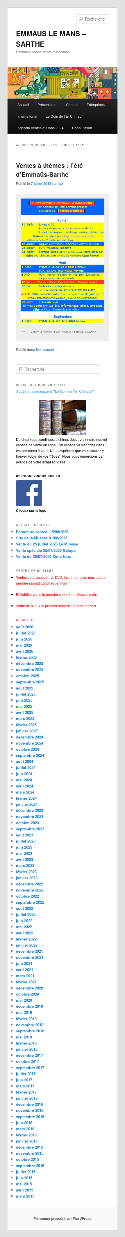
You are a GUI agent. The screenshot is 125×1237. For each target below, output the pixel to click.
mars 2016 (25, 1129)
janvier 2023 (27, 878)
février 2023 (26, 871)
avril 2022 (24, 933)
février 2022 (26, 939)
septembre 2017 (30, 1067)
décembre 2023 (29, 810)
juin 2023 (24, 847)
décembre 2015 (29, 1147)
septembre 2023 (30, 829)
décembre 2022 (29, 884)
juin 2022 (24, 920)
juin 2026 (24, 639)
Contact (72, 104)
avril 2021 (24, 969)
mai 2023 (24, 853)
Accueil (23, 104)
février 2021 (26, 982)
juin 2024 (24, 773)
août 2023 (24, 835)
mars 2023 (25, 865)
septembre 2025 (30, 682)
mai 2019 (24, 1012)
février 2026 (26, 657)
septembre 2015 (30, 1165)
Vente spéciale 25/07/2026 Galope (46, 550)
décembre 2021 (29, 951)
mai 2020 (24, 1000)
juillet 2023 (25, 841)
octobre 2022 (27, 896)
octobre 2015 (27, 1159)
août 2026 (24, 627)
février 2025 (26, 724)
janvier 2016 (27, 1141)
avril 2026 (24, 651)
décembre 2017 (29, 1055)
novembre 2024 (29, 743)
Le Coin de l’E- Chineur (64, 116)
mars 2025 (25, 718)
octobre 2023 (27, 822)
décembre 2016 (29, 1104)
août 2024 (24, 761)
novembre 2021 (29, 957)
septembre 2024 (30, 755)
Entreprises (96, 104)
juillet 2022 (25, 914)
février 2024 (26, 798)
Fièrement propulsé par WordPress (62, 1218)
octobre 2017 (27, 1061)
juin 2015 (24, 1177)
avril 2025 (24, 712)
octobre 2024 (27, 749)
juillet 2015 (25, 1171)
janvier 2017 (27, 1098)
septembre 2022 (30, 902)
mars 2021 (25, 975)
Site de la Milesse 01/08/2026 (41, 538)
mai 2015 (24, 1184)
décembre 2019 (29, 1006)
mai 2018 (24, 1037)
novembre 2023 (29, 816)
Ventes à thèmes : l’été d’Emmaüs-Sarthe (49, 170)
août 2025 (24, 688)
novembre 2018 (29, 1024)
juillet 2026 (25, 633)
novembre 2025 (29, 669)
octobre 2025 (27, 675)
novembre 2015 (29, 1153)
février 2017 (26, 1092)
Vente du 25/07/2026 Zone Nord (44, 556)
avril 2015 (24, 1190)
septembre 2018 (30, 1031)
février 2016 (26, 1135)
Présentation (48, 104)
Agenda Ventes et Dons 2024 (40, 127)
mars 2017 (25, 1086)
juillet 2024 (25, 767)
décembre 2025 (29, 663)
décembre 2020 (29, 988)
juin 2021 (24, 963)
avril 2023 (24, 859)
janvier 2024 (27, 804)
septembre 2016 (30, 1116)
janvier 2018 (27, 1049)
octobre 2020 (27, 994)
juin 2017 (24, 1080)
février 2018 (26, 1043)
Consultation (82, 127)
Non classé (45, 349)
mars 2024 (25, 792)
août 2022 (24, 908)
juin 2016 (24, 1122)
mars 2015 (25, 1196)
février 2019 (26, 1018)
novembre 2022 (29, 890)
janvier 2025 (27, 731)
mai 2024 (24, 780)
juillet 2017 (25, 1073)
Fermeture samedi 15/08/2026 (42, 531)
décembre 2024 (29, 737)
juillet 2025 (25, 694)
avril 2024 (24, 786)
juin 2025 (24, 700)
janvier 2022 (27, 945)
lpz (60, 183)
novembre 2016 (29, 1110)
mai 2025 (24, 706)
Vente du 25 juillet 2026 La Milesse (47, 544)
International (27, 116)
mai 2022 (24, 926)
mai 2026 (24, 645)
